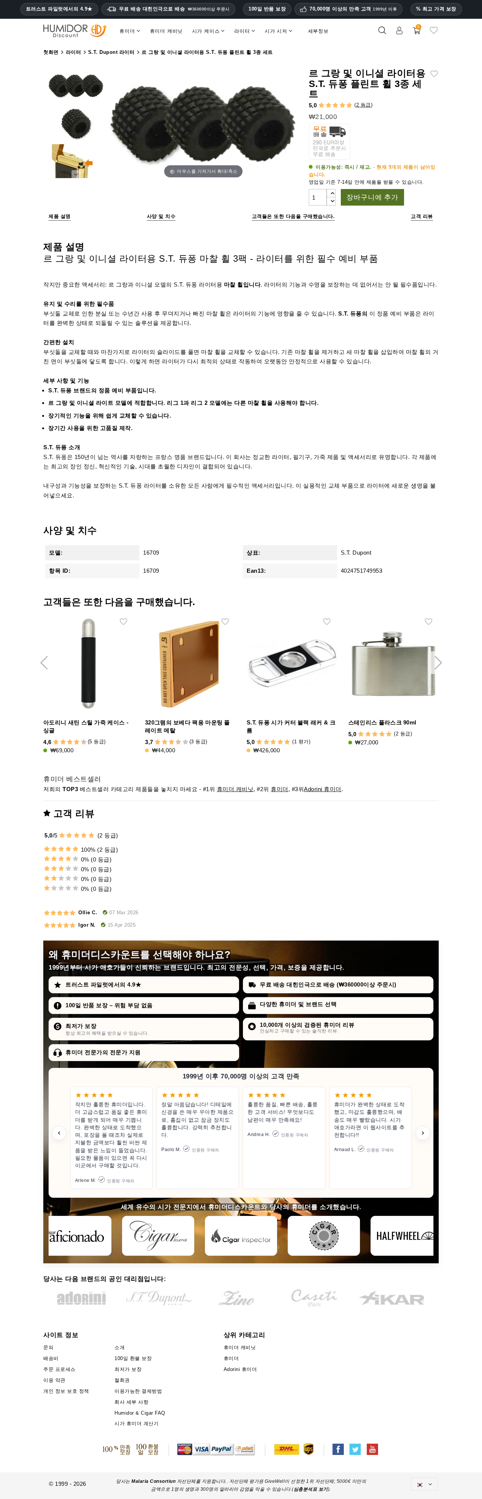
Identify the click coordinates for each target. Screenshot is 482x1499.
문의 (48, 1347)
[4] (342, 105)
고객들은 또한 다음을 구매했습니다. (293, 216)
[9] (80, 742)
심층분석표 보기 (311, 1489)
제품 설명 (60, 216)
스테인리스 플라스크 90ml (382, 722)
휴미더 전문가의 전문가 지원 (103, 1052)
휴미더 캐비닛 (235, 789)
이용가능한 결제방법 (138, 1391)
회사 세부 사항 (131, 1402)
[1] (321, 105)
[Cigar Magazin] (324, 1236)
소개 (119, 1347)
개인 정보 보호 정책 (66, 1391)
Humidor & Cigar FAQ (139, 1413)
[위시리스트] (434, 33)
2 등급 (363, 105)
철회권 (122, 1380)
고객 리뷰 (422, 216)
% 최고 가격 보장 (436, 9)
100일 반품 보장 (267, 9)
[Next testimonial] (423, 1133)
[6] (70, 742)
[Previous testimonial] (59, 1133)
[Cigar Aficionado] (75, 1236)
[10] (185, 742)
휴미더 (279, 789)
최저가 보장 (81, 1026)
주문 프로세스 (59, 1369)
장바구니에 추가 (372, 197)
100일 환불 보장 (133, 1358)
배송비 (51, 1358)
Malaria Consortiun (153, 1481)
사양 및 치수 (161, 216)
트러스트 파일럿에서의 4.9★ (59, 9)
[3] (335, 105)
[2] (328, 105)
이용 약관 (54, 1380)
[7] (73, 742)
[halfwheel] (407, 1236)
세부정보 (318, 31)
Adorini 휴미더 (323, 789)
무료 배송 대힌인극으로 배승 (174, 9)
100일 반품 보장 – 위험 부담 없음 (109, 1005)
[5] (349, 105)
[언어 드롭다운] (424, 1484)
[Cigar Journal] (158, 1236)
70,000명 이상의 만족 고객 (353, 9)
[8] (76, 742)
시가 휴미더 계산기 (136, 1423)
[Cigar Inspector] (241, 1236)
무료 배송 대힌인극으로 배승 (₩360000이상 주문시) (328, 984)
